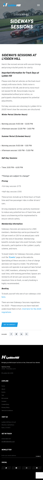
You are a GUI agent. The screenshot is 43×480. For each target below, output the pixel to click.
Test (3, 395)
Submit (38, 456)
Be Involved (5, 398)
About (3, 389)
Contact (4, 401)
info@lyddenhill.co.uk (8, 442)
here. (4, 297)
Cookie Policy (5, 404)
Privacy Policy (5, 407)
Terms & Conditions (7, 410)
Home (3, 386)
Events (12, 257)
